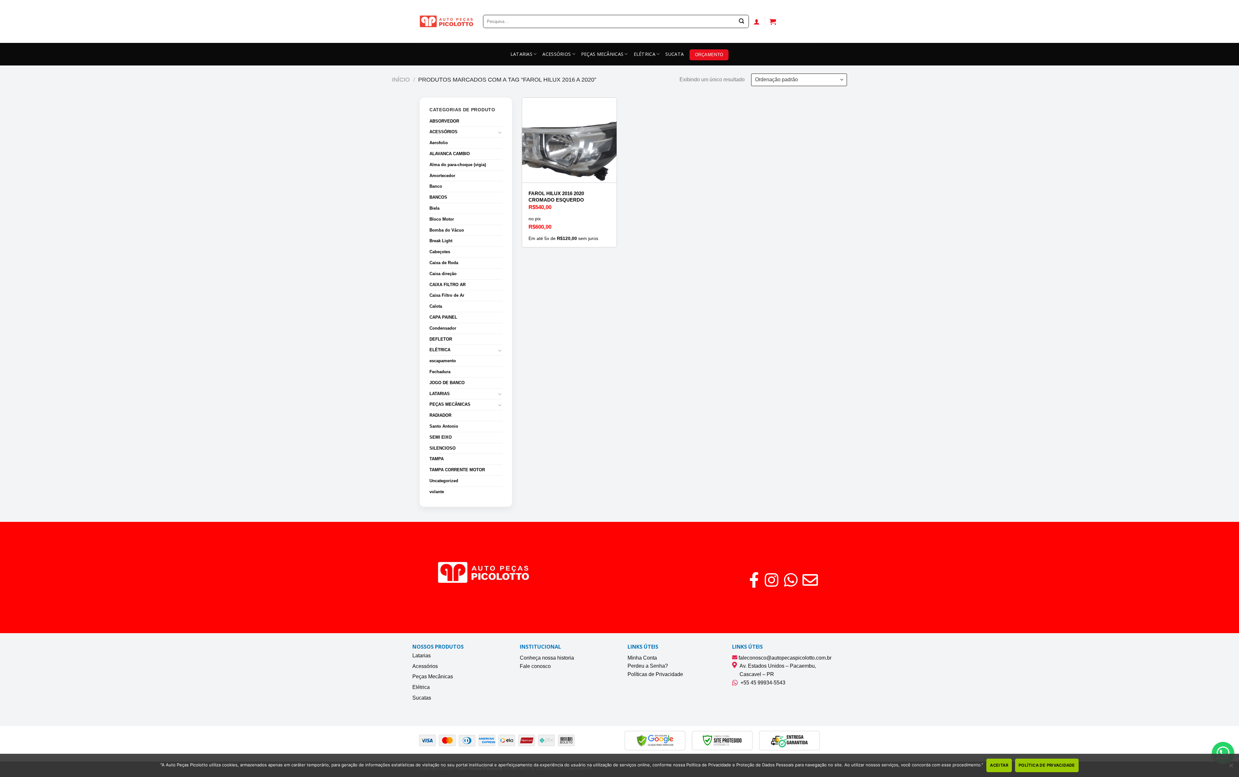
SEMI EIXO (440, 437)
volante (436, 491)
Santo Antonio (443, 426)
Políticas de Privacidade (655, 674)
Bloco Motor (441, 219)
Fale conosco (535, 666)
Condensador (442, 328)
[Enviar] (741, 21)
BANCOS (438, 197)
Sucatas (421, 698)
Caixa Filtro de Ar (446, 295)
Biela (434, 208)
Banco (435, 186)
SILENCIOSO (442, 448)
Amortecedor (442, 175)
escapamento (442, 360)
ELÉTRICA (644, 54)
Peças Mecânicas (432, 676)
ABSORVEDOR (444, 121)
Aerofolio (438, 142)
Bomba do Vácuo (446, 230)
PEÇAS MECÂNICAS (602, 54)
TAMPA (436, 458)
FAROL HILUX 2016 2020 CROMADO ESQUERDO (556, 197)
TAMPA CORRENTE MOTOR (457, 469)
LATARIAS (521, 54)
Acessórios (425, 666)
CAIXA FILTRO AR (447, 284)
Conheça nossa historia (547, 658)
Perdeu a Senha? (648, 666)
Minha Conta (642, 658)
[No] (1231, 767)
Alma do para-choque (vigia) (457, 164)
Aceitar (999, 765)
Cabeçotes (439, 251)
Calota (435, 306)
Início (401, 79)
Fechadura (439, 371)
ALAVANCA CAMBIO (449, 153)
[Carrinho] (773, 22)
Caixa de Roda (443, 262)
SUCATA (674, 54)
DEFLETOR (440, 339)
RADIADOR (440, 415)
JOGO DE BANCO (447, 382)
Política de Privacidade (1047, 765)
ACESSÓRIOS (556, 54)
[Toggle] (499, 132)
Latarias (421, 655)
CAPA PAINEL (443, 317)
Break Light (440, 240)
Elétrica (421, 687)
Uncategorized (443, 480)
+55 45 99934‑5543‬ (761, 682)
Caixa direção (443, 273)
